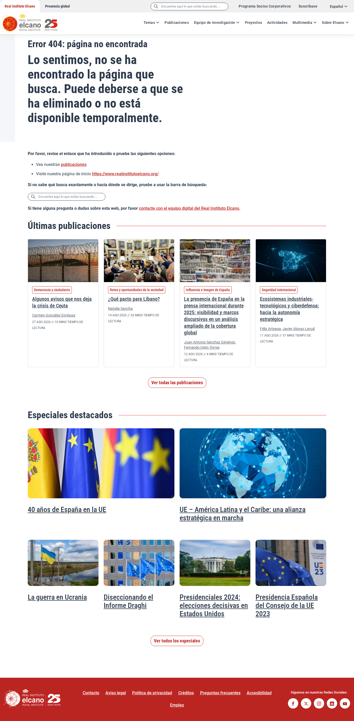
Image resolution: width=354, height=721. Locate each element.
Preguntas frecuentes (220, 692)
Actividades (277, 22)
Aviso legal (115, 692)
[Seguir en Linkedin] (332, 704)
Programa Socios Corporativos (265, 6)
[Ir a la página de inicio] (35, 20)
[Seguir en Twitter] (306, 704)
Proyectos (253, 22)
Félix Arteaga (270, 329)
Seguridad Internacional (279, 290)
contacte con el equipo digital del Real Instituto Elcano (189, 208)
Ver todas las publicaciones (177, 382)
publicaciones (74, 164)
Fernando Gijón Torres (202, 347)
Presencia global (57, 6)
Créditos (186, 692)
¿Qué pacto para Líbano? (134, 299)
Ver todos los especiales (177, 640)
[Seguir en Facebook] (293, 704)
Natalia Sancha (120, 308)
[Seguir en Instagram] (319, 704)
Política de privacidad (152, 692)
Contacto (91, 692)
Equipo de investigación (214, 22)
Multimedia (302, 22)
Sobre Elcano (333, 22)
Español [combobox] (336, 6)
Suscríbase (308, 6)
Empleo (177, 705)
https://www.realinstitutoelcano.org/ (125, 173)
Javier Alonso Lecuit (298, 329)
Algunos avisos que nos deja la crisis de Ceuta (62, 302)
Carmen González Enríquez (53, 315)
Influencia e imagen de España (208, 290)
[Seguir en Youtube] (345, 704)
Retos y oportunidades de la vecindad (137, 290)
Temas (149, 22)
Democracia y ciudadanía (52, 290)
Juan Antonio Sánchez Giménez (209, 342)
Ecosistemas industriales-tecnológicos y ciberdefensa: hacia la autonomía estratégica (289, 309)
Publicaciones (177, 22)
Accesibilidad (259, 692)
